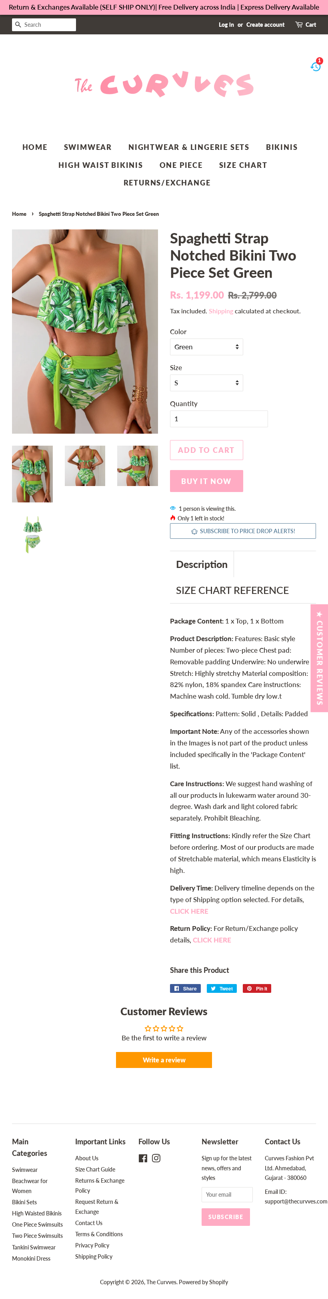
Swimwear (88, 147)
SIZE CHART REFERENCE (232, 590)
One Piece (181, 165)
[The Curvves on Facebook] (143, 1159)
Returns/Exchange (167, 182)
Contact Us (88, 1222)
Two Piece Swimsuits (37, 1235)
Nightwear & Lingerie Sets (189, 147)
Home (35, 147)
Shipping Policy (93, 1256)
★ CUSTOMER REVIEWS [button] (319, 658)
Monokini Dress (31, 1258)
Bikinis (282, 147)
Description (202, 564)
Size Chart (243, 165)
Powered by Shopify (203, 1282)
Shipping (221, 311)
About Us (86, 1158)
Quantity (184, 403)
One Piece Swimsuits (37, 1224)
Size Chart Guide (95, 1169)
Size (176, 367)
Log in (226, 24)
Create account (265, 24)
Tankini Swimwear (34, 1247)
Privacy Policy (92, 1245)
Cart (311, 24)
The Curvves (161, 1282)
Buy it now (206, 481)
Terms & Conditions (99, 1234)
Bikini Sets (24, 1202)
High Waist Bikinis (100, 165)
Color (178, 331)
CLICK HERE (212, 940)
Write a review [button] (164, 1060)
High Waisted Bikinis (37, 1213)
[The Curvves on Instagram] (156, 1159)
